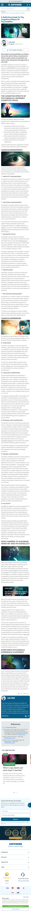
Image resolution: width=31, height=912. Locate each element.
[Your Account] (27, 4)
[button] (4, 43)
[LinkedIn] (26, 716)
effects (15, 570)
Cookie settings (15, 909)
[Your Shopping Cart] (29, 4)
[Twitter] (28, 716)
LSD (23, 464)
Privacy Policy (22, 822)
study (3, 610)
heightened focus (22, 241)
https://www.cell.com (21, 734)
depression (26, 634)
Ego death (3, 506)
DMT (24, 616)
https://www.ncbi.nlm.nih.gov (9, 738)
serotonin (6, 572)
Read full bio (5, 715)
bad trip (3, 227)
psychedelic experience (7, 440)
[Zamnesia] (15, 4)
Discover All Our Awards (15, 838)
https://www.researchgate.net (10, 727)
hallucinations (11, 67)
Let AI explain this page (15, 50)
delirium (8, 366)
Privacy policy (26, 896)
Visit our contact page (23, 880)
